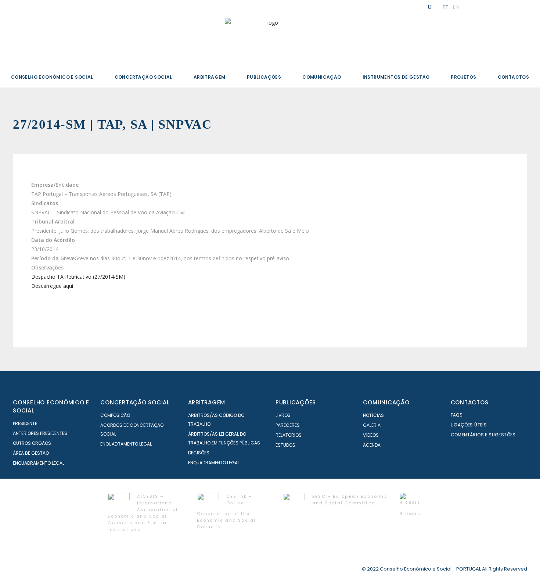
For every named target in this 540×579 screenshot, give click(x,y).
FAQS (457, 415)
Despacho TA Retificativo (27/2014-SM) (78, 276)
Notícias (373, 415)
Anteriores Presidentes (40, 433)
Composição (115, 415)
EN (456, 7)
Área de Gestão (31, 453)
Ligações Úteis (469, 425)
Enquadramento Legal (38, 463)
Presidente (25, 423)
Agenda (372, 445)
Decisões (198, 453)
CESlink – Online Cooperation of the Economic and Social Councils (226, 511)
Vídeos (371, 435)
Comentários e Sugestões (483, 435)
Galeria (372, 425)
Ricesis (410, 514)
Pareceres (288, 425)
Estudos (285, 445)
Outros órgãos (32, 443)
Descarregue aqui (52, 285)
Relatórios (289, 435)
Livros (283, 415)
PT (445, 7)
